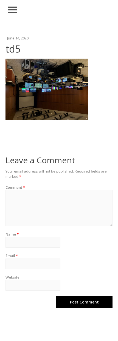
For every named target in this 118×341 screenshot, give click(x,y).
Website (12, 277)
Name (12, 234)
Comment (15, 187)
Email (11, 255)
